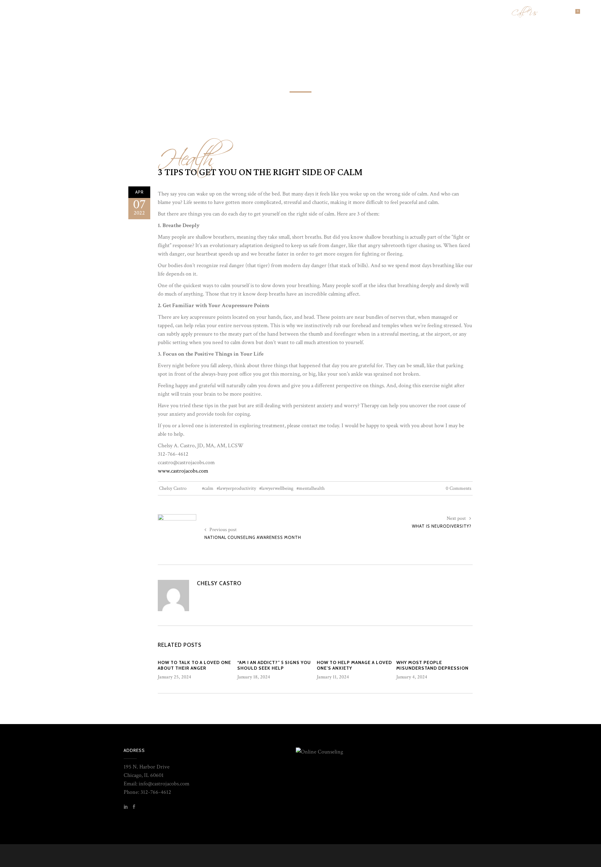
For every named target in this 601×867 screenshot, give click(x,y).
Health (186, 154)
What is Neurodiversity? (441, 526)
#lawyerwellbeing (276, 488)
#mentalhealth (310, 488)
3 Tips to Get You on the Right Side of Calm (260, 172)
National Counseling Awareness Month (252, 537)
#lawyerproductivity (236, 488)
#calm (207, 488)
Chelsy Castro (173, 488)
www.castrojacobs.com (183, 470)
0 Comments (458, 488)
